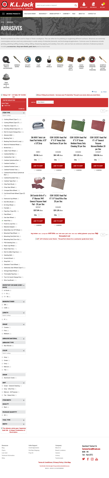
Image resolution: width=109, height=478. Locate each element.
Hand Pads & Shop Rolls (70, 67)
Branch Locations (60, 450)
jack (66, 233)
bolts (39, 233)
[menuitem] (11, 14)
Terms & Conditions (45, 462)
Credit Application (34, 448)
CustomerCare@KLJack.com (91, 449)
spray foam (91, 233)
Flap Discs (38, 66)
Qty (35, 160)
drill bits (51, 233)
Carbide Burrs (17, 66)
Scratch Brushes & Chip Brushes (103, 67)
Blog (3, 448)
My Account (83, 7)
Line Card (4, 453)
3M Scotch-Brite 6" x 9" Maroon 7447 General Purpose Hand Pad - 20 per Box (38, 200)
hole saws (62, 233)
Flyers (3, 450)
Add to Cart (38, 166)
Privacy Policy (58, 462)
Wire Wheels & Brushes (6, 85)
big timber (34, 233)
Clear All (22, 108)
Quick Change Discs (81, 66)
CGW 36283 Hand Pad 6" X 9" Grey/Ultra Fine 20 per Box (58, 198)
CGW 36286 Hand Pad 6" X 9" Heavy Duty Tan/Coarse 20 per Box (58, 140)
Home (2, 22)
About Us (58, 448)
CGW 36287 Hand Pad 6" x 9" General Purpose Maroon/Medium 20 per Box (98, 143)
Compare (39, 170)
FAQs (3, 458)
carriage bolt (44, 233)
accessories (11, 46)
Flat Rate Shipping (34, 450)
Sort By (33, 102)
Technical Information (8, 455)
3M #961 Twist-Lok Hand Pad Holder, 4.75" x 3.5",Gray (38, 140)
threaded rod (64, 236)
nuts (69, 233)
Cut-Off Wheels (27, 66)
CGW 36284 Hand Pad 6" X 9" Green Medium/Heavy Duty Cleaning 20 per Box (78, 142)
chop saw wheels (22, 46)
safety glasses (82, 233)
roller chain (74, 233)
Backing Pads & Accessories (7, 66)
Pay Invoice (93, 7)
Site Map (67, 462)
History (57, 455)
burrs (34, 46)
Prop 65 (31, 453)
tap (96, 233)
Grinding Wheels (60, 66)
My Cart (102, 5)
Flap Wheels (49, 66)
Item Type (5, 103)
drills (57, 233)
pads (30, 46)
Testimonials (59, 458)
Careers (57, 453)
